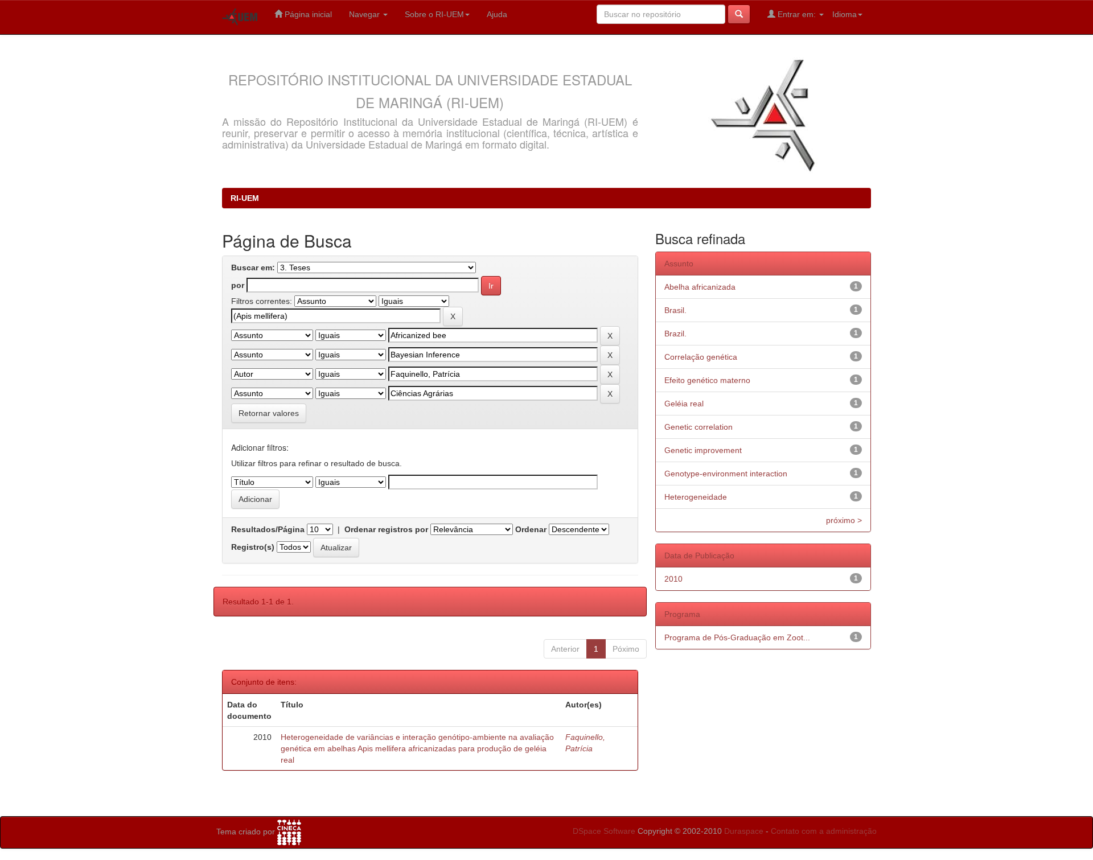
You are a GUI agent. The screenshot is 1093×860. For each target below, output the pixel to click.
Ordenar (530, 529)
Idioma (844, 14)
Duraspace (743, 831)
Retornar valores (269, 413)
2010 (673, 578)
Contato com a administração (824, 831)
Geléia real (684, 403)
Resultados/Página (268, 529)
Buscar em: (253, 267)
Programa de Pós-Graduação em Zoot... (737, 637)
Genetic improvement (703, 450)
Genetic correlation (698, 426)
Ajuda (497, 14)
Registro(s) (252, 547)
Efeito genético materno (707, 380)
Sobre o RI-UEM (434, 14)
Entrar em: (796, 14)
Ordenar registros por (386, 529)
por (237, 285)
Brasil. (675, 310)
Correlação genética (700, 356)
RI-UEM (245, 198)
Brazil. (675, 333)
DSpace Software (604, 831)
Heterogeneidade (695, 496)
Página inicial (307, 14)
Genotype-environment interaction (725, 473)
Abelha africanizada (699, 286)
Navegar (365, 14)
